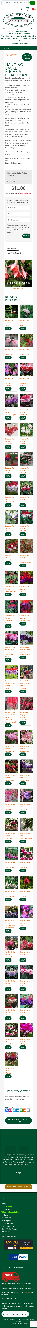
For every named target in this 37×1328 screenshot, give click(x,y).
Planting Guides (7, 1226)
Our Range (5, 1209)
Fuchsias (4, 1215)
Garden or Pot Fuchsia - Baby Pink (10, 352)
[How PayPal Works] (18, 1257)
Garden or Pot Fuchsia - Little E (24, 441)
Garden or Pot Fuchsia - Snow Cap (10, 557)
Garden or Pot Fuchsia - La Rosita (10, 441)
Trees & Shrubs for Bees (13, 55)
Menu (7, 48)
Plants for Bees (13, 54)
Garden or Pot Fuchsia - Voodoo (24, 589)
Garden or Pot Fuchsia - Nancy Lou (24, 470)
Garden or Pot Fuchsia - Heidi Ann (24, 412)
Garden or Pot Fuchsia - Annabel (24, 323)
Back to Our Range (26, 57)
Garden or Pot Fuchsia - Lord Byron (10, 470)
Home (6, 54)
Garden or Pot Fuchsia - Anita (10, 323)
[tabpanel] (18, 1163)
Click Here (27, 1292)
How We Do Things (13, 253)
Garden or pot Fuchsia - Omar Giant (9, 499)
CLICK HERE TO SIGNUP (15, 1314)
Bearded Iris (6, 1218)
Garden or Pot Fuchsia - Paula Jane (24, 499)
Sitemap (5, 1319)
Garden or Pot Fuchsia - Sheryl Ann (24, 528)
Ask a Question (11, 248)
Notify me (26, 236)
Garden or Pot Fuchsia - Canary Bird (24, 352)
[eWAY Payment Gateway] (18, 1244)
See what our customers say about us (18, 1186)
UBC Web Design (21, 1323)
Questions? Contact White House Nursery (18, 1120)
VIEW (8, 328)
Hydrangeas (6, 1221)
